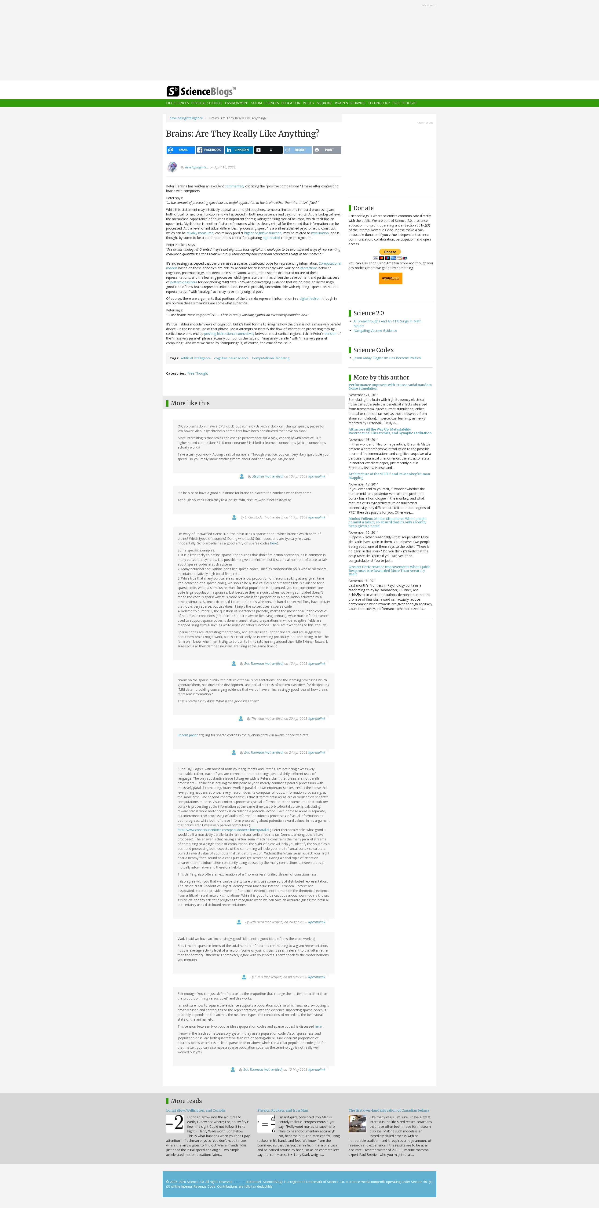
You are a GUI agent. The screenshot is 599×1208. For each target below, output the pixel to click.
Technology (379, 103)
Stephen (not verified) (267, 476)
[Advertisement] (299, 40)
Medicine (324, 103)
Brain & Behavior (350, 103)
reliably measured (200, 233)
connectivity (245, 333)
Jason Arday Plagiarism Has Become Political (387, 358)
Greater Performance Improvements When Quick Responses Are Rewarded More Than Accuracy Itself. (389, 570)
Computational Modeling (270, 358)
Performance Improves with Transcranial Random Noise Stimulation (390, 387)
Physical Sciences (207, 103)
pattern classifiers (183, 282)
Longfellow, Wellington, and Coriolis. (196, 1110)
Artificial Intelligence (196, 358)
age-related (271, 237)
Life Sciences (177, 103)
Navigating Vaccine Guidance (375, 330)
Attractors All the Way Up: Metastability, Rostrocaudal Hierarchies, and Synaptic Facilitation (390, 431)
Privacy (239, 1181)
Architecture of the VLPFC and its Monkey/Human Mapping (389, 476)
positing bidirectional (219, 333)
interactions (309, 268)
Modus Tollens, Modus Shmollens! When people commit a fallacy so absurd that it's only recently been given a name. (387, 522)
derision (330, 333)
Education (290, 103)
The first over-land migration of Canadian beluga (389, 1110)
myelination (320, 233)
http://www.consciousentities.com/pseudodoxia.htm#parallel (223, 830)
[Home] (210, 91)
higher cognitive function (262, 233)
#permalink (316, 476)
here (273, 543)
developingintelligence (186, 118)
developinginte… (197, 167)
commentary (234, 186)
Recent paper (188, 735)
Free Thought (404, 103)
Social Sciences (265, 103)
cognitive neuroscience (231, 358)
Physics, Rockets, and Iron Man (282, 1110)
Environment (237, 103)
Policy (308, 103)
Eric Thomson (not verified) (263, 663)
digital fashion (310, 298)
